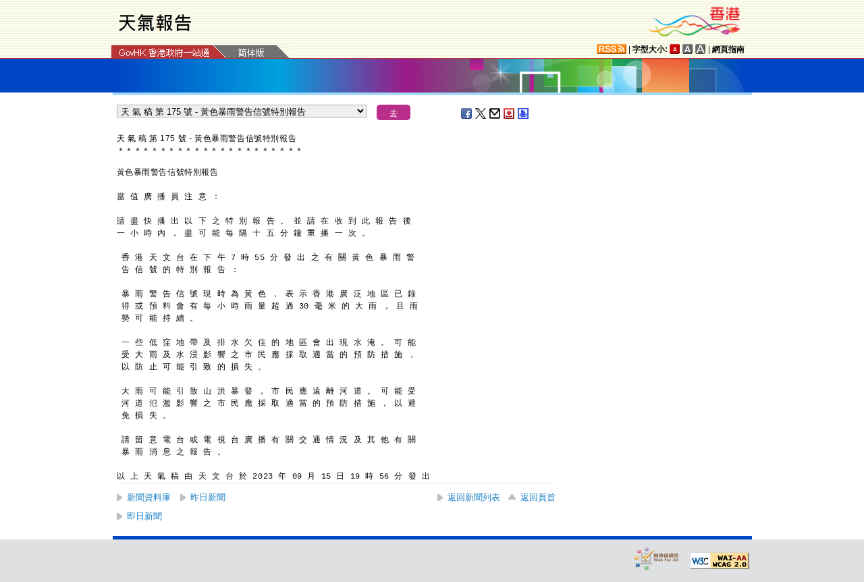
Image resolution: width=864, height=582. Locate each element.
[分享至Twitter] (481, 113)
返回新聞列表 (474, 497)
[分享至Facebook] (467, 113)
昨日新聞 (207, 497)
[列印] (524, 113)
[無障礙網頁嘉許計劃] (656, 558)
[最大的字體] (700, 49)
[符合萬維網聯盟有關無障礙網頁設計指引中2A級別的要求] (719, 561)
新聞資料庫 (149, 497)
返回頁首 (538, 497)
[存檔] (510, 113)
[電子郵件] (495, 113)
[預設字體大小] (675, 49)
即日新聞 (144, 516)
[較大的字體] (687, 49)
